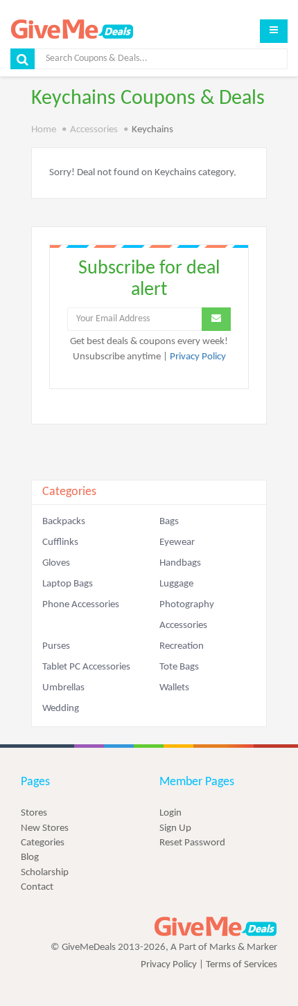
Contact (37, 887)
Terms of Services (241, 965)
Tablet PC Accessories (86, 667)
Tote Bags (179, 667)
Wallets (174, 688)
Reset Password (192, 843)
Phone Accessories (80, 605)
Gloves (56, 563)
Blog (30, 857)
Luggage (176, 584)
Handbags (180, 563)
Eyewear (177, 542)
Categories (42, 843)
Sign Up (175, 828)
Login (170, 813)
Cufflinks (60, 542)
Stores (34, 813)
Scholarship (45, 873)
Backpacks (63, 522)
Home (43, 130)
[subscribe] (216, 319)
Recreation (181, 646)
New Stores (45, 828)
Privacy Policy (198, 357)
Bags (169, 522)
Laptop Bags (67, 584)
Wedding (60, 708)
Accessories (94, 130)
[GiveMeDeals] (215, 927)
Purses (56, 646)
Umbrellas (63, 688)
